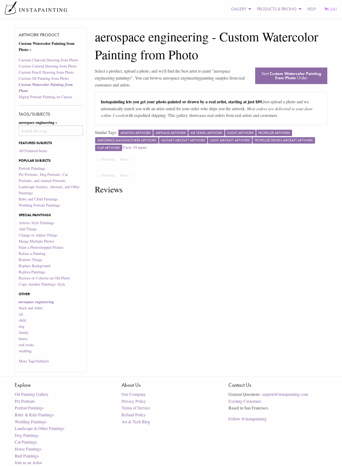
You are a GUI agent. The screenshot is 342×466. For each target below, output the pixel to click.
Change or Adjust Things (38, 235)
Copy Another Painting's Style (42, 284)
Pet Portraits (25, 401)
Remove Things (30, 259)
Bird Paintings (27, 456)
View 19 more (134, 147)
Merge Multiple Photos (36, 241)
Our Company (134, 394)
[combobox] (51, 130)
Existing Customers (244, 401)
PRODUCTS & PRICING (277, 9)
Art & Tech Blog (136, 421)
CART (332, 9)
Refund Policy (134, 414)
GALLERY (238, 9)
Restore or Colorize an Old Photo (44, 278)
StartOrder (291, 76)
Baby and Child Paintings (38, 199)
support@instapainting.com (285, 394)
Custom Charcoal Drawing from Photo (48, 59)
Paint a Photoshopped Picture (41, 247)
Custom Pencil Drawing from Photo (46, 72)
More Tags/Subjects (34, 361)
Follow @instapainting (247, 418)
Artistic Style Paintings (36, 222)
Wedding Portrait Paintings (39, 205)
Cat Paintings (26, 442)
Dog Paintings (27, 435)
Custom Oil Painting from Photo (44, 78)
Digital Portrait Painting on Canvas (45, 96)
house (23, 338)
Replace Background (34, 265)
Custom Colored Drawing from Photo (48, 66)
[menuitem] (240, 9)
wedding (25, 350)
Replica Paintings (32, 271)
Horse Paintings (28, 449)
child (22, 320)
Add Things (28, 228)
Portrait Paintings (32, 168)
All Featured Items (33, 150)
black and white (30, 307)
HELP (311, 9)
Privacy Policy (134, 401)
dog (21, 326)
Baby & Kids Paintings (34, 414)
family (24, 332)
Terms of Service (136, 407)
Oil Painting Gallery (32, 394)
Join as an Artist (28, 462)
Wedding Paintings (30, 421)
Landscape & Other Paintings (39, 428)
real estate (26, 344)
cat (21, 314)
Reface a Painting (32, 253)
